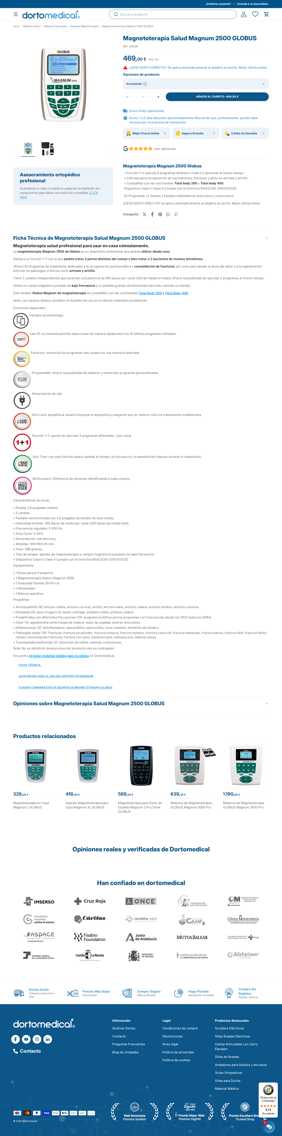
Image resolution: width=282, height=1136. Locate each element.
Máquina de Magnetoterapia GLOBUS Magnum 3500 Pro (243, 805)
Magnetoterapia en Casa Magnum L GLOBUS (31, 805)
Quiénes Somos (123, 1028)
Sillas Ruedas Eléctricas (232, 1036)
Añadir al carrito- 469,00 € (217, 96)
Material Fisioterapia (55, 26)
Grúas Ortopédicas (228, 1073)
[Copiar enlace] (176, 214)
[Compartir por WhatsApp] (168, 214)
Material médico (32, 26)
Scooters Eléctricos (229, 1028)
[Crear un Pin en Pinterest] (160, 214)
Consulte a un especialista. (253, 3)
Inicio (16, 26)
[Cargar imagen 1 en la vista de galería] (63, 84)
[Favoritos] (255, 14)
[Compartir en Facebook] (152, 214)
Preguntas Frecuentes (128, 1044)
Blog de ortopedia (125, 1052)
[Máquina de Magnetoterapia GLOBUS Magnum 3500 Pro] (246, 765)
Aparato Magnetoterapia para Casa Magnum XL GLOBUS (87, 805)
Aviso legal (170, 1044)
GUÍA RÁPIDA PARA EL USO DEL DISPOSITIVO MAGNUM (56, 676)
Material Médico (227, 1089)
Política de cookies (176, 1060)
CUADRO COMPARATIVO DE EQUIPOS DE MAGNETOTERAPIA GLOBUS (66, 687)
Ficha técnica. (30, 665)
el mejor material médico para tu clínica (59, 656)
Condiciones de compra (180, 1028)
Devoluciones (172, 1036)
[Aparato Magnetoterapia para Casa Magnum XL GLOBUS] (88, 765)
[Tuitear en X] (144, 214)
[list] (63, 86)
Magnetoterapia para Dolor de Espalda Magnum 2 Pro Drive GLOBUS (140, 807)
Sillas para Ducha (227, 1081)
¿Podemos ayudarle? (218, 3)
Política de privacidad (178, 1052)
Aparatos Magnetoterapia (84, 26)
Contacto (30, 1051)
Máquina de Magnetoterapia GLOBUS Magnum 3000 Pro (191, 805)
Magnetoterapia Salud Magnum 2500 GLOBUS (127, 26)
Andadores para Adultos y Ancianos (241, 1065)
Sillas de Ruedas (227, 1057)
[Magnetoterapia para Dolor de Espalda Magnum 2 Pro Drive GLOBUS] (141, 765)
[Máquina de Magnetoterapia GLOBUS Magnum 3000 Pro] (193, 765)
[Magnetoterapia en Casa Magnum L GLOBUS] (36, 765)
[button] (266, 14)
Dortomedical (29, 1121)
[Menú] (275, 1084)
